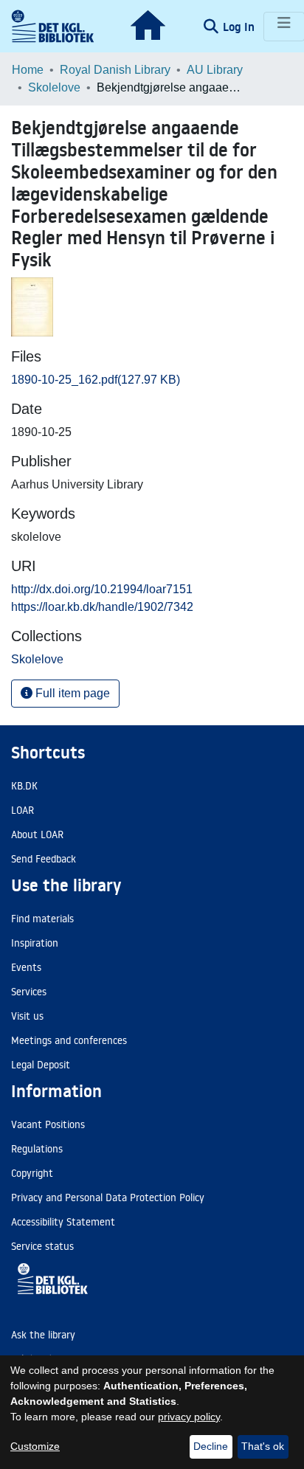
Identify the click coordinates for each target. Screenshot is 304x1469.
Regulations (37, 1148)
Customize (35, 1446)
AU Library (215, 69)
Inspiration (34, 943)
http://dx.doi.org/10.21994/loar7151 (102, 589)
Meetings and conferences (69, 1040)
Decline (210, 1446)
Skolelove (54, 87)
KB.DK (24, 785)
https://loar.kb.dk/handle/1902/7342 (102, 607)
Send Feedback (43, 858)
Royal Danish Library (115, 69)
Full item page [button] (71, 693)
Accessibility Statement (63, 1221)
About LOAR (37, 834)
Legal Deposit (40, 1064)
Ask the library (43, 1334)
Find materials (42, 918)
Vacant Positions (48, 1124)
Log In (240, 26)
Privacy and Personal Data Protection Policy (107, 1197)
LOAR (22, 810)
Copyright (32, 1173)
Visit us (27, 1016)
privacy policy (189, 1417)
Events (26, 967)
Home (28, 69)
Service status (42, 1246)
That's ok (262, 1446)
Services (28, 991)
